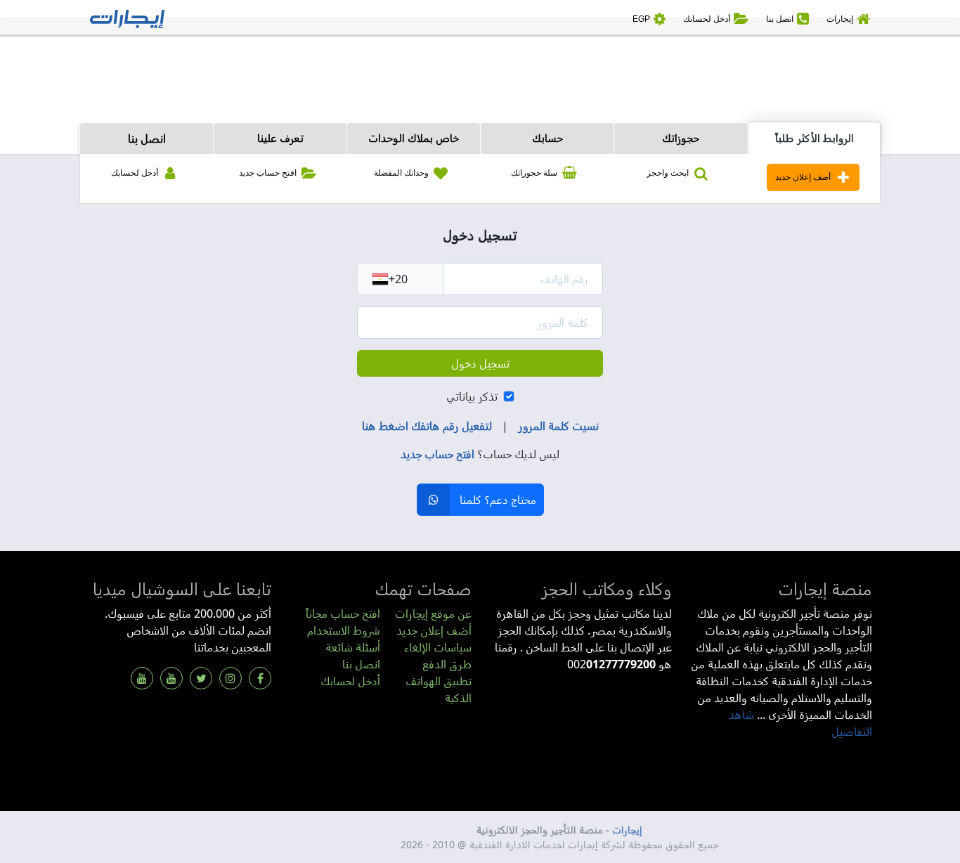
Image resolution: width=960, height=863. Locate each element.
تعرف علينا (280, 138)
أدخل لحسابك (350, 681)
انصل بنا (147, 138)
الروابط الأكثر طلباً (814, 138)
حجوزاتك (680, 138)
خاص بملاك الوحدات (413, 138)
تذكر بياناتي (472, 396)
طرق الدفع (447, 664)
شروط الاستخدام (343, 630)
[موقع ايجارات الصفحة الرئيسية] (127, 17)
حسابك (547, 138)
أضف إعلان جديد (434, 630)
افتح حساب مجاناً (343, 613)
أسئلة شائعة (352, 647)
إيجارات (627, 829)
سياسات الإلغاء (438, 647)
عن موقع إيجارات (433, 613)
